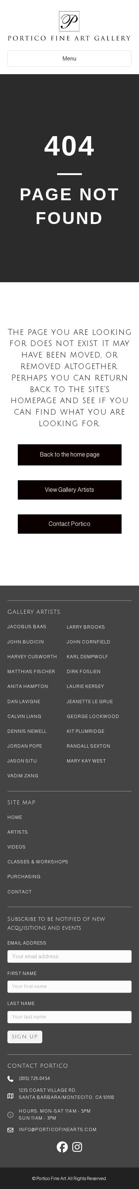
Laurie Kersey (85, 686)
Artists (17, 832)
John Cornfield (88, 642)
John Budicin (25, 642)
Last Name (21, 1003)
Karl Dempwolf (87, 656)
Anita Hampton (27, 686)
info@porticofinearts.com (58, 1129)
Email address (27, 943)
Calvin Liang (24, 716)
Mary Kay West (86, 761)
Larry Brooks (86, 627)
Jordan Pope (24, 746)
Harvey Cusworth (32, 656)
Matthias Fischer (31, 671)
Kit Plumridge (86, 731)
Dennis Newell (27, 731)
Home (14, 817)
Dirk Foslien (84, 671)
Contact (19, 892)
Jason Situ (22, 761)
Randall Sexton (88, 746)
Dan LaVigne (23, 701)
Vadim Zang (23, 775)
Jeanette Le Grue (90, 701)
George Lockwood (93, 716)
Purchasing (24, 876)
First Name (22, 973)
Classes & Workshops (38, 861)
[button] (62, 1147)
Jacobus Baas (27, 626)
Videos (16, 847)
